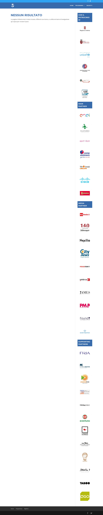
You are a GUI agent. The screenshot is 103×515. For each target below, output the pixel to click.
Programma (79, 5)
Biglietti (89, 5)
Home (71, 5)
